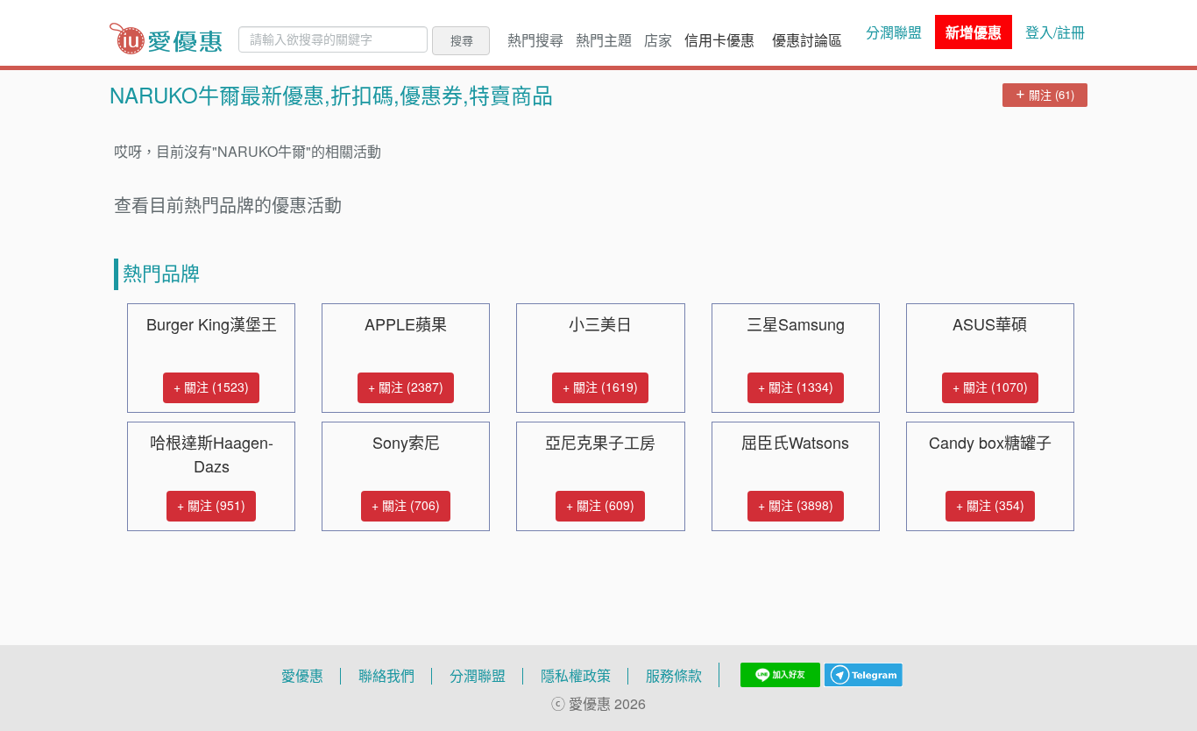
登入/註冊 (1055, 32)
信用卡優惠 (719, 40)
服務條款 (674, 676)
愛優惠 (302, 676)
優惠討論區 (807, 40)
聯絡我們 (386, 676)
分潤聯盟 (894, 32)
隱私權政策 (576, 676)
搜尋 (461, 40)
